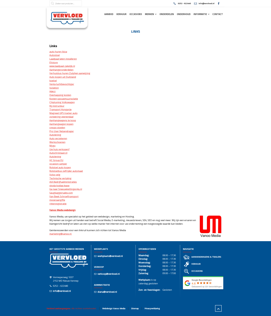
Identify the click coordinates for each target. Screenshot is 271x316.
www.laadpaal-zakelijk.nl (62, 66)
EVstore (53, 62)
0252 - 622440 (184, 3)
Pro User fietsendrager (61, 131)
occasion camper (58, 163)
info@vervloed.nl (206, 3)
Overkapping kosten (60, 95)
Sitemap (135, 308)
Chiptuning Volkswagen (62, 102)
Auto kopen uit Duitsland (62, 77)
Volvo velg (54, 174)
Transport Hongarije (60, 109)
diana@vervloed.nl (107, 291)
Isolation (54, 87)
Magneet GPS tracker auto (63, 113)
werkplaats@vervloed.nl (110, 256)
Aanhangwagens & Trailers (206, 256)
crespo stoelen (57, 127)
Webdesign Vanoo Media (113, 308)
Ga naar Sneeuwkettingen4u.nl (65, 189)
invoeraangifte (57, 200)
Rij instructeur (56, 106)
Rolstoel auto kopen (60, 167)
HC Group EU (56, 160)
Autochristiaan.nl (58, 152)
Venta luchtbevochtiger (61, 84)
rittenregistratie (57, 203)
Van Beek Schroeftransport (63, 196)
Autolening (55, 134)
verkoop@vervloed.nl (109, 273)
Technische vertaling (60, 178)
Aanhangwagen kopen (61, 124)
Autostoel (54, 55)
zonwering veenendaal (61, 116)
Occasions (197, 271)
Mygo (52, 145)
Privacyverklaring (152, 308)
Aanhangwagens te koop (62, 120)
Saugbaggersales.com (61, 192)
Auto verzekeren (58, 138)
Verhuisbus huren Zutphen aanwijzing (69, 73)
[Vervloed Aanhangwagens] (65, 17)
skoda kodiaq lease (59, 185)
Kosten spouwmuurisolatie (63, 98)
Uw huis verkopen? (59, 149)
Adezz (52, 91)
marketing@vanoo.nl (60, 233)
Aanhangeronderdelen (61, 69)
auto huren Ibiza (58, 51)
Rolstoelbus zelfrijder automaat (66, 171)
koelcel (53, 80)
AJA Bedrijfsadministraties (63, 181)
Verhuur (196, 264)
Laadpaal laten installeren (63, 58)
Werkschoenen (57, 142)
